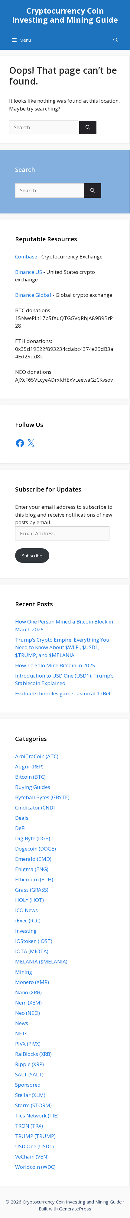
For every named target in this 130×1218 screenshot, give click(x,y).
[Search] (87, 127)
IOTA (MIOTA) (31, 951)
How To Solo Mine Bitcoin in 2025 (55, 665)
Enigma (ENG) (31, 869)
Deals (21, 817)
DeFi (20, 828)
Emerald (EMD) (33, 858)
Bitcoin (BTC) (30, 776)
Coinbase (26, 256)
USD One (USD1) (34, 1146)
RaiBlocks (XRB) (33, 1053)
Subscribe (32, 556)
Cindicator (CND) (35, 807)
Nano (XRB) (28, 992)
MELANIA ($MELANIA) (41, 961)
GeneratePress (75, 1209)
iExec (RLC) (28, 920)
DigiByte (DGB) (32, 838)
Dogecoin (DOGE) (35, 848)
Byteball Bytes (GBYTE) (42, 797)
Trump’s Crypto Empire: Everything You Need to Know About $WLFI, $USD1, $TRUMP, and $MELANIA (62, 647)
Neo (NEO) (27, 1012)
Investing (26, 930)
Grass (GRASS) (31, 889)
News (21, 1023)
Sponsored (28, 1084)
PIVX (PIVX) (28, 1043)
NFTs (21, 1033)
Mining (23, 971)
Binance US (28, 271)
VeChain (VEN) (32, 1156)
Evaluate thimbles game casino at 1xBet (63, 693)
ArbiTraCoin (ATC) (36, 756)
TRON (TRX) (29, 1125)
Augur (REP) (29, 766)
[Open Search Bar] (115, 40)
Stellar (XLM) (30, 1094)
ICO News (26, 910)
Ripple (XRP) (29, 1064)
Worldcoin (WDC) (35, 1166)
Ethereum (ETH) (34, 879)
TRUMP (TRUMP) (35, 1136)
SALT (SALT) (29, 1074)
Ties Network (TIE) (37, 1115)
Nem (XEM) (28, 1002)
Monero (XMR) (32, 982)
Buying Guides (32, 787)
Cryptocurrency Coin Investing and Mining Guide (65, 15)
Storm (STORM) (33, 1105)
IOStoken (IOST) (33, 941)
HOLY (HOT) (29, 899)
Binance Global (33, 294)
